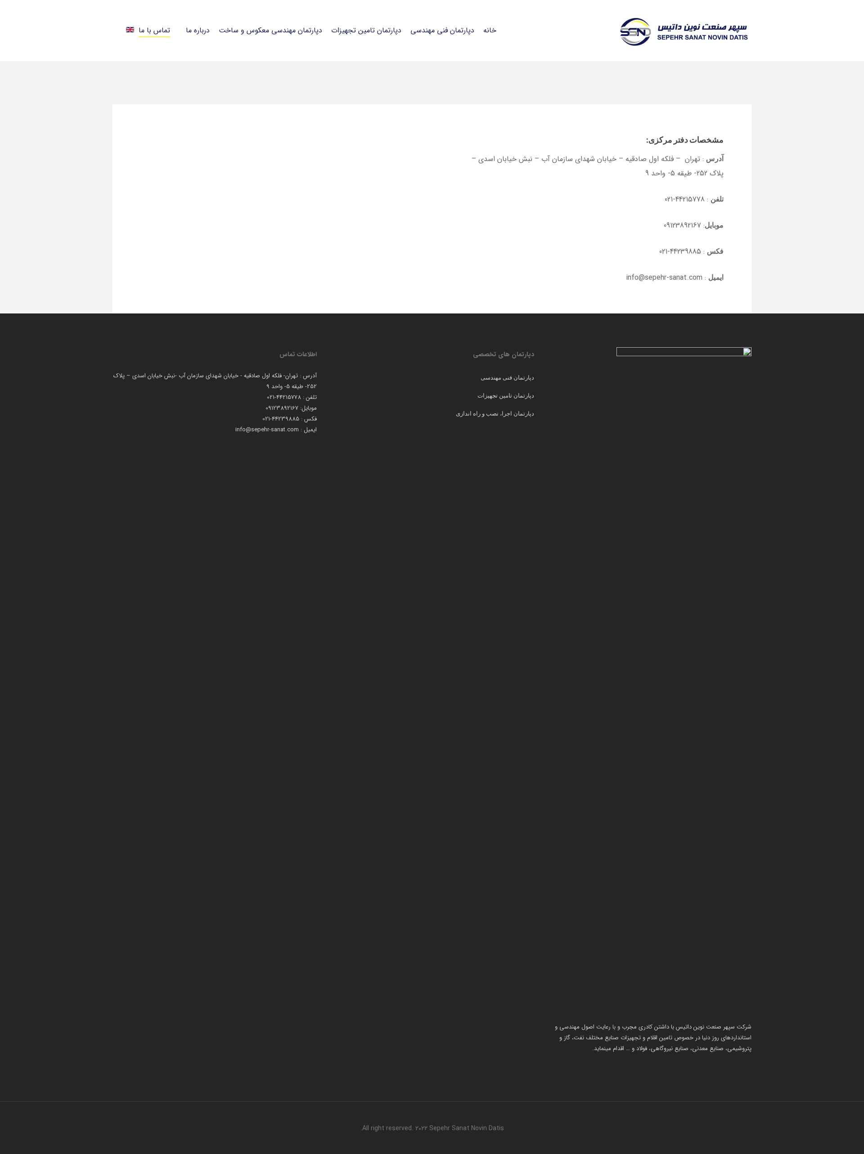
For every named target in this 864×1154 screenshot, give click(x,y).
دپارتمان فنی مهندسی (507, 377)
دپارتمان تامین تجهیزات (505, 395)
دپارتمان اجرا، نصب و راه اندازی (495, 413)
